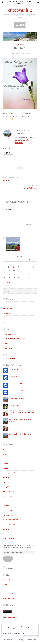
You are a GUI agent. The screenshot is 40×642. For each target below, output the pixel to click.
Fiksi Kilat (6, 477)
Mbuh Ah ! (6, 505)
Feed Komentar (8, 594)
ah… (4, 454)
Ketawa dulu (7, 501)
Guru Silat (20, 369)
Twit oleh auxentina (9, 358)
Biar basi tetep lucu (9, 459)
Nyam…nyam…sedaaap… (11, 520)
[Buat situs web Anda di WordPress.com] (20, 2)
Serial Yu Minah (8, 529)
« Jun (4, 283)
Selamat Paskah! (8, 308)
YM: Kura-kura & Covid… (27, 384)
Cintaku (5, 468)
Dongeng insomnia (9, 473)
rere (10, 376)
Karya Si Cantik (8, 496)
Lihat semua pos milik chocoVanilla (22, 141)
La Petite (10, 355)
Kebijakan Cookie (19, 633)
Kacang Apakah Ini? (9, 334)
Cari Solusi (6, 463)
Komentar (29, 225)
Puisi (4, 322)
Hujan (5, 304)
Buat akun (6, 579)
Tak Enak (6, 534)
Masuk (5, 584)
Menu (21, 25)
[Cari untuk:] (20, 291)
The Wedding (7, 348)
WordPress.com (8, 598)
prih (10, 405)
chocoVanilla (20, 10)
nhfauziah (12, 384)
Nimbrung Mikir (8, 515)
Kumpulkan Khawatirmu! (11, 318)
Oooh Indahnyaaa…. (9, 524)
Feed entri (6, 589)
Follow (8, 559)
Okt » (9, 283)
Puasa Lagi (6, 313)
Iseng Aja (20, 44)
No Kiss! (6, 343)
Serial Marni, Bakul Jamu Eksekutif (14, 339)
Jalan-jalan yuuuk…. (9, 491)
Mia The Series (8, 510)
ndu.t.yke (12, 412)
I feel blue (6, 482)
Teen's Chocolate (9, 538)
